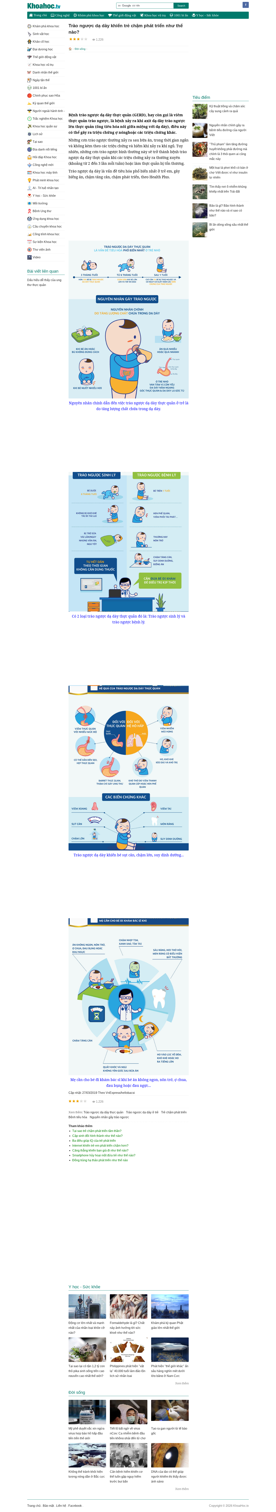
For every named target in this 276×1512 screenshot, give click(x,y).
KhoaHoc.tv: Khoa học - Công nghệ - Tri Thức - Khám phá (48, 6)
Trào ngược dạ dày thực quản (103, 1112)
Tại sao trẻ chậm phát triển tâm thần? (96, 1130)
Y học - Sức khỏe (207, 15)
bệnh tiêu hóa (78, 1117)
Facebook (75, 1505)
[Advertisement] (129, 82)
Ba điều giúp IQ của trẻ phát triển (94, 1140)
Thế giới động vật (124, 15)
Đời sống (80, 48)
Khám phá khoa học (90, 15)
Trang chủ (40, 15)
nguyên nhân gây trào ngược (109, 1117)
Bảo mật (48, 1505)
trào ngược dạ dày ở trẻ (142, 1112)
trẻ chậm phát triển (174, 1112)
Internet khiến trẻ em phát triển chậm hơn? (100, 1145)
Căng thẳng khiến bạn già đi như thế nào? (100, 1150)
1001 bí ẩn (180, 15)
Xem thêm (182, 1383)
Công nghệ (62, 15)
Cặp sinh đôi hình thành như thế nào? (97, 1135)
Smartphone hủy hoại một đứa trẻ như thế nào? (103, 1155)
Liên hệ (61, 1505)
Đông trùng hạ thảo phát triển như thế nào (100, 1160)
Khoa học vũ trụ (155, 15)
